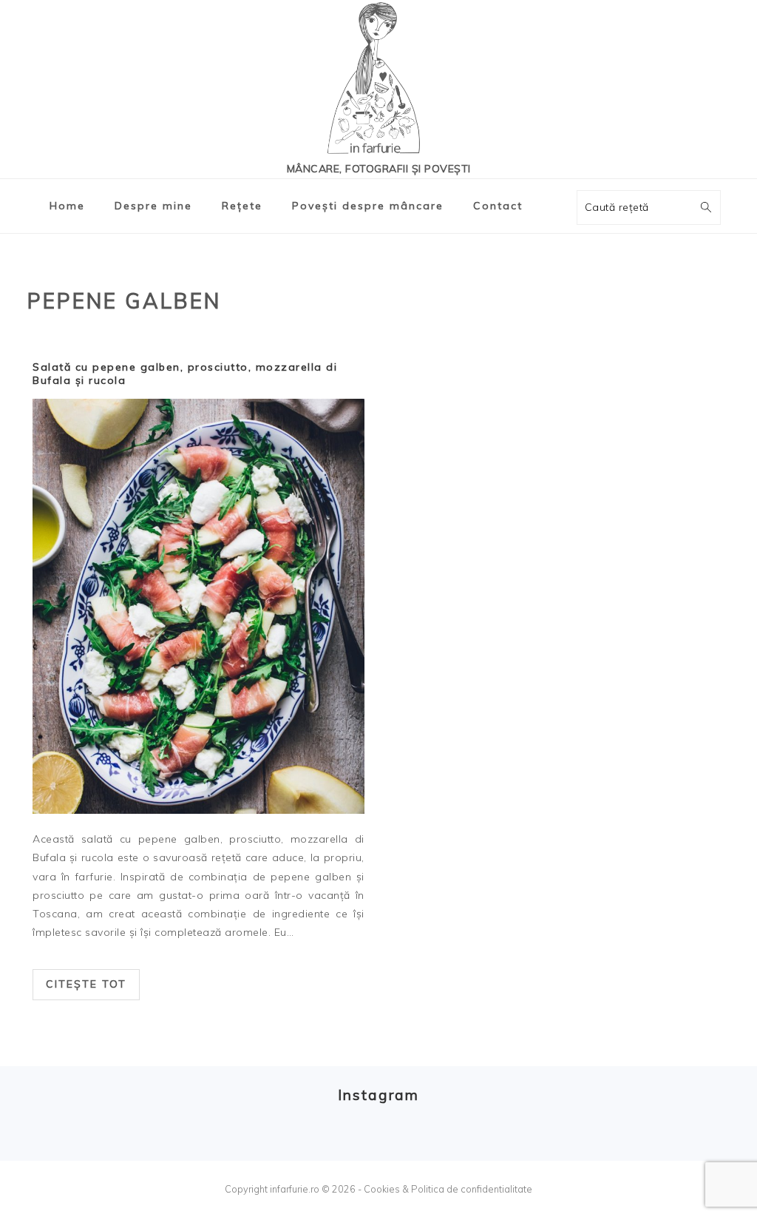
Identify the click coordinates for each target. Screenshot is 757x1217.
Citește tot (86, 984)
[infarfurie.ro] (378, 82)
